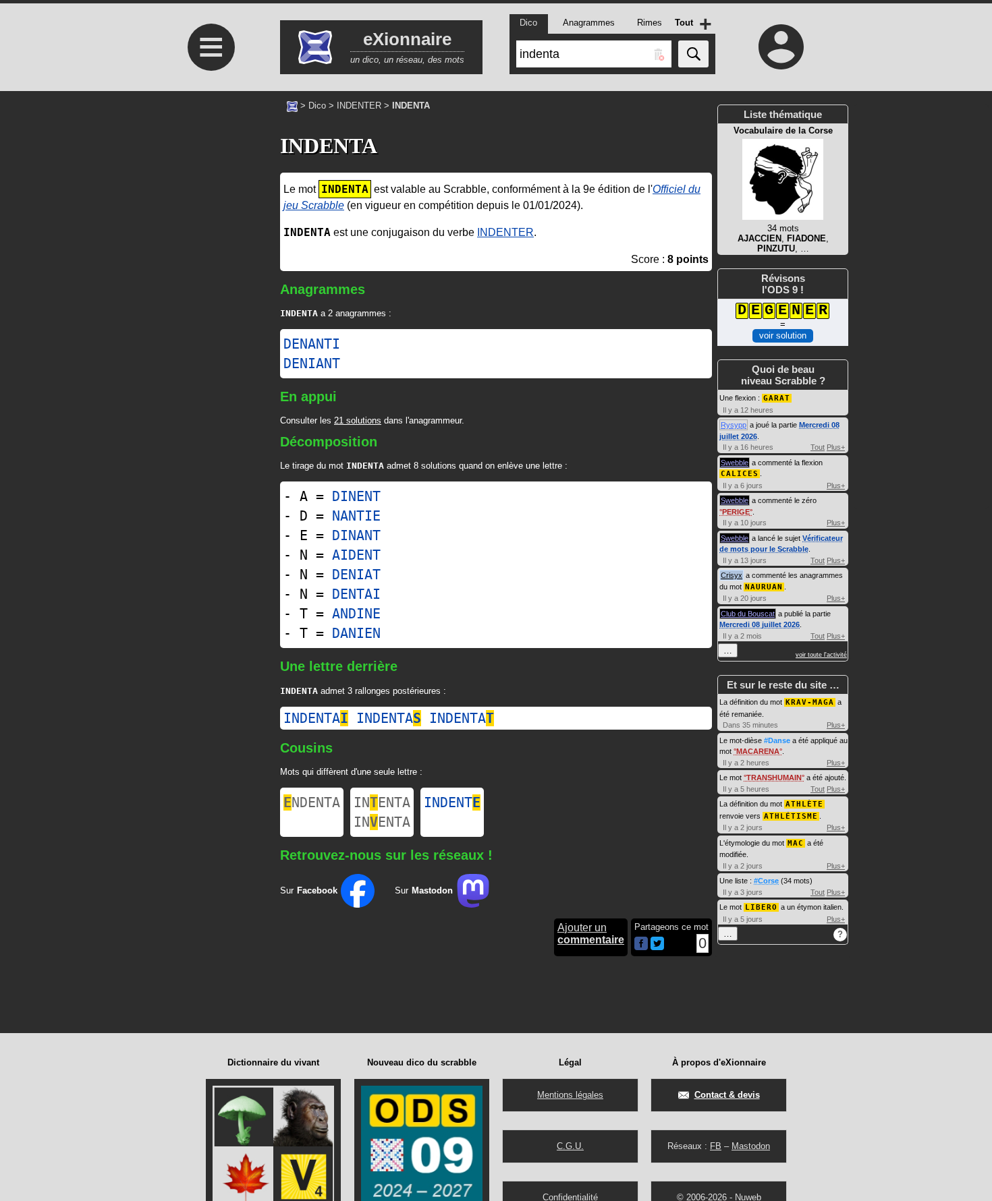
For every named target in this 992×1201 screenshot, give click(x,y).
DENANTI (311, 344)
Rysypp (733, 425)
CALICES (740, 473)
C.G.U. (570, 1146)
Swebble (734, 463)
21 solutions (357, 420)
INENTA (382, 802)
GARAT (776, 398)
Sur (308, 890)
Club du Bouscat (748, 614)
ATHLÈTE (804, 804)
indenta (315, 718)
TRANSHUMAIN (774, 777)
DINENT (356, 496)
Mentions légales (570, 1095)
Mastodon (751, 1146)
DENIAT (356, 574)
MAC (796, 843)
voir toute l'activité (821, 654)
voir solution (782, 335)
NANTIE (356, 516)
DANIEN (356, 633)
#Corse (766, 881)
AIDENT (356, 555)
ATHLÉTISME (791, 816)
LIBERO (761, 907)
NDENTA (311, 802)
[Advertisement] (209, 283)
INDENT (452, 802)
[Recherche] (693, 53)
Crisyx (731, 575)
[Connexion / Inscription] (781, 46)
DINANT (356, 535)
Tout (817, 447)
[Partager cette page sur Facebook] (641, 944)
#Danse (777, 740)
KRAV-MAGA (810, 702)
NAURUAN (764, 587)
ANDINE (356, 614)
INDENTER (359, 105)
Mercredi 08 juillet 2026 (759, 624)
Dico (317, 105)
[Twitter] (657, 947)
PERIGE (736, 512)
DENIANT (311, 363)
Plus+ (836, 447)
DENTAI (356, 594)
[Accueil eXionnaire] (292, 105)
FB (715, 1146)
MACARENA (757, 751)
